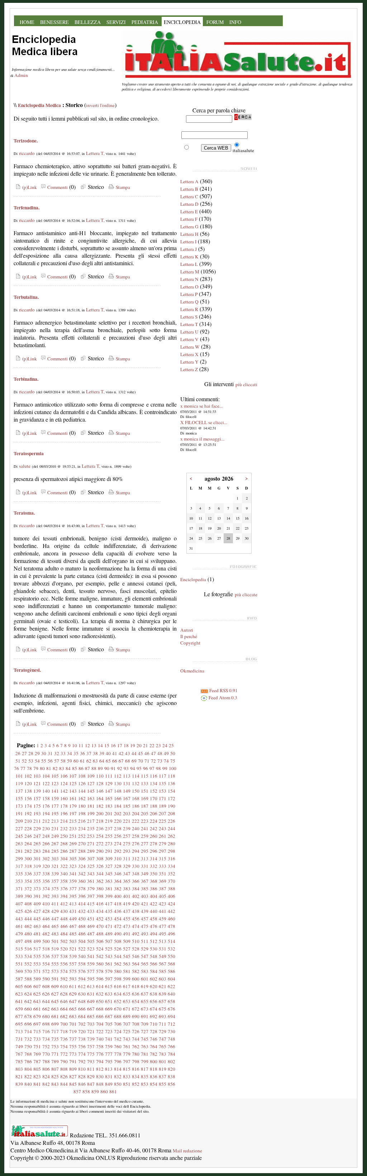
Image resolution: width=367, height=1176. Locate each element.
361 (91, 881)
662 (46, 1009)
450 (82, 918)
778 (117, 1054)
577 (91, 971)
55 (43, 761)
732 (28, 1039)
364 (117, 881)
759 (109, 1046)
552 (28, 964)
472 (117, 926)
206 (153, 813)
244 (171, 828)
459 (162, 918)
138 (28, 791)
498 (28, 941)
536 (46, 956)
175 (37, 806)
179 (73, 806)
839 (19, 1084)
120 (28, 783)
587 (19, 979)
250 (64, 836)
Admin (21, 75)
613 (91, 986)
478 (171, 926)
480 (28, 933)
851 (126, 1084)
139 (37, 791)
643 (37, 1001)
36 (82, 753)
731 (19, 1039)
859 (95, 1091)
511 (144, 941)
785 (19, 1061)
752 (46, 1046)
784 (171, 1054)
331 (144, 866)
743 (126, 1039)
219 (109, 821)
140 (46, 791)
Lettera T (95, 153)
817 (144, 1069)
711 (162, 1024)
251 (73, 836)
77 (22, 768)
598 (117, 979)
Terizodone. (26, 140)
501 (55, 941)
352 (171, 873)
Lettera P (188, 294)
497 (19, 941)
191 (19, 813)
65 (108, 761)
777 (109, 1054)
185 (126, 806)
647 (73, 1001)
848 (100, 1084)
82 (55, 768)
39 (101, 753)
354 (28, 881)
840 (28, 1084)
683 (73, 1016)
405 (162, 896)
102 (28, 776)
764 (153, 1046)
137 (19, 791)
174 (28, 806)
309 (109, 858)
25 (171, 745)
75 (172, 761)
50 (172, 753)
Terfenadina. (26, 207)
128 (100, 783)
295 (144, 851)
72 (153, 761)
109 (91, 776)
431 (73, 911)
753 (55, 1046)
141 (55, 791)
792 (82, 1061)
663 (55, 1009)
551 (19, 964)
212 (46, 821)
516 (28, 949)
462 (28, 926)
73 (159, 761)
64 (101, 761)
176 (46, 806)
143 (73, 791)
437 (126, 911)
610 (64, 986)
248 (46, 836)
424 (171, 903)
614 (100, 986)
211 (37, 821)
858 (86, 1091)
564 (135, 964)
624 (28, 994)
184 (117, 806)
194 (46, 813)
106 (64, 776)
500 (46, 941)
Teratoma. (24, 512)
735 (55, 1039)
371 (19, 888)
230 (46, 828)
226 (171, 821)
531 (162, 949)
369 (162, 881)
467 (73, 926)
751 (37, 1046)
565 (144, 964)
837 (162, 1076)
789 (55, 1061)
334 (171, 866)
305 (73, 858)
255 (109, 836)
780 (135, 1054)
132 (135, 783)
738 (82, 1039)
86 (81, 768)
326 (100, 866)
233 (73, 828)
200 (100, 813)
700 (64, 1024)
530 (153, 949)
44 (134, 753)
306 (82, 858)
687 (109, 1016)
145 (91, 791)
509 (126, 941)
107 (73, 776)
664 (64, 1009)
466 (64, 926)
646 (64, 1001)
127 (91, 783)
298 (171, 851)
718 (64, 1031)
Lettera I (188, 241)
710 (153, 1024)
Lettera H (189, 234)
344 (100, 873)
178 (64, 806)
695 (19, 1024)
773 (73, 1054)
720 (82, 1031)
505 (91, 941)
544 (117, 956)
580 (117, 971)
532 (171, 949)
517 (37, 949)
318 (28, 866)
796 (117, 1061)
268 (64, 843)
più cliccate (246, 594)
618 (135, 986)
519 (55, 949)
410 (46, 903)
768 (28, 1054)
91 (113, 768)
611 (73, 986)
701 (73, 1024)
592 (64, 979)
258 (135, 836)
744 (135, 1039)
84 (68, 768)
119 (19, 783)
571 (37, 971)
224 (153, 821)
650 (100, 1001)
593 (73, 979)
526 (117, 949)
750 (28, 1046)
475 (144, 926)
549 (162, 956)
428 (46, 911)
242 (153, 828)
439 (144, 911)
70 (140, 761)
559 (91, 964)
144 (82, 791)
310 (117, 858)
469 (91, 926)
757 (91, 1046)
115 (144, 776)
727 (144, 1031)
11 (81, 745)
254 (100, 836)
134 (153, 783)
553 (37, 964)
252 (82, 836)
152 (153, 791)
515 (19, 949)
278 (153, 843)
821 (19, 1076)
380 (100, 888)
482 (46, 933)
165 (109, 798)
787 (37, 1061)
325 (91, 866)
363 (109, 881)
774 (82, 1054)
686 (100, 1016)
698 (46, 1024)
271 (91, 843)
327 (109, 866)
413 (73, 903)
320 (46, 866)
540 (82, 956)
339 (55, 873)
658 (171, 1001)
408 (28, 903)
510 (135, 941)
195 (55, 813)
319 (37, 866)
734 (46, 1039)
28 (30, 753)
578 (100, 971)
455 (126, 918)
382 (117, 888)
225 (162, 821)
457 (144, 918)
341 (73, 873)
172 (171, 798)
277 (144, 843)
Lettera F (188, 219)
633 (109, 994)
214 (64, 821)
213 (55, 821)
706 (117, 1024)
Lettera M (189, 271)
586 (171, 971)
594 (82, 979)
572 (46, 971)
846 (82, 1084)
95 (139, 768)
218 (100, 821)
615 (109, 986)
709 (144, 1024)
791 (73, 1061)
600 (135, 979)
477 (162, 926)
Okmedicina (192, 670)
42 (121, 753)
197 (73, 813)
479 (19, 933)
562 (117, 964)
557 (73, 964)
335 (19, 873)
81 (48, 768)
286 (64, 851)
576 (82, 971)
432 (82, 911)
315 (162, 858)
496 (171, 933)
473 (126, 926)
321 (55, 866)
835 (144, 1076)
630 (82, 994)
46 (146, 753)
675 (162, 1009)
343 (91, 873)
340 (64, 873)
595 (91, 979)
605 (19, 986)
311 (126, 858)
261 (162, 836)
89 (100, 768)
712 (171, 1024)
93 (126, 768)
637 (144, 994)
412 (64, 903)
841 (37, 1084)
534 (28, 956)
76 (16, 768)
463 (37, 926)
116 (153, 776)
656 (153, 1001)
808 (64, 1069)
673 (144, 1009)
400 (117, 896)
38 (95, 753)
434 (100, 911)
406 (171, 896)
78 (29, 768)
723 (109, 1031)
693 (162, 1016)
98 (158, 768)
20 (139, 745)
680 (46, 1016)
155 (19, 798)
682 (64, 1016)
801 (162, 1061)
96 (145, 768)
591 (55, 979)
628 (64, 994)
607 (37, 986)
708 (135, 1024)
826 (64, 1076)
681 (55, 1016)
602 (153, 979)
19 (132, 745)
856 (171, 1084)
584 (153, 971)
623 (19, 994)
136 (171, 783)
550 (171, 956)
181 (91, 806)
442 (171, 911)
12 (87, 745)
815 (126, 1069)
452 (100, 918)
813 (109, 1069)
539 (73, 956)
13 (93, 745)
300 (28, 858)
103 (37, 776)
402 (135, 896)
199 (91, 813)
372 (28, 888)
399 (109, 896)
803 (19, 1069)
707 (126, 1024)
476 (153, 926)
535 (37, 956)
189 (162, 806)
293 (126, 851)
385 (144, 888)
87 (87, 768)
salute (24, 466)
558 (82, 964)
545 (126, 956)
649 (91, 1001)
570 (28, 971)
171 (162, 798)
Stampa (122, 187)
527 (126, 949)
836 (153, 1076)
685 (91, 1016)
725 (126, 1031)
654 (135, 1001)
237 (109, 828)
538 (64, 956)
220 (117, 821)
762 (135, 1046)
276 (135, 843)
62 (88, 761)
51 (17, 761)
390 (28, 896)
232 (64, 828)
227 (19, 828)
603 (162, 979)
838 (171, 1076)
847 (91, 1084)
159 (55, 798)
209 (19, 821)
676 (171, 1009)
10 (74, 745)
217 (91, 821)
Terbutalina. (26, 297)
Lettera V (189, 339)
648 (82, 1001)
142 (64, 791)
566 (153, 964)
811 (91, 1069)
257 (126, 836)
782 (153, 1054)
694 (171, 1016)
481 (37, 933)
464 (46, 926)
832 (117, 1076)
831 (109, 1076)
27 (24, 753)
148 (117, 791)
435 (109, 911)
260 (153, 836)
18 (126, 745)
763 (144, 1046)
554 (46, 964)
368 (153, 881)
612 (82, 986)
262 (171, 836)
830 (100, 1076)
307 (91, 858)
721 (91, 1031)
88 (93, 768)
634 (117, 994)
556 (64, 964)
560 (100, 964)
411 (55, 903)
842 (46, 1084)
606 (28, 986)
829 (91, 1076)
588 (28, 979)
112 (117, 776)
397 (91, 896)
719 (73, 1031)
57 (56, 761)
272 (100, 843)
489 (109, 933)
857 (77, 1091)
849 (109, 1084)
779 (126, 1054)
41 (114, 753)
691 (144, 1016)
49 (166, 753)
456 (135, 918)
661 (37, 1009)
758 (100, 1046)
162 (82, 798)
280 (171, 843)
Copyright (190, 643)
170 (153, 798)
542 (100, 956)
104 (46, 776)
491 (126, 933)
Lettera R (189, 309)
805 (37, 1069)
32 (56, 753)
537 (55, 956)
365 (126, 881)
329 (126, 866)
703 (91, 1024)
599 (126, 979)
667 (91, 1009)
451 (91, 918)
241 (144, 828)
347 (126, 873)
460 (171, 918)
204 (135, 813)
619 (144, 986)
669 (109, 1009)
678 (28, 1016)
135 (162, 783)
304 (64, 858)
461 (19, 926)
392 (46, 896)
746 (153, 1039)
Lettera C (189, 196)
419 (126, 903)
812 (100, 1069)
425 (19, 911)
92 (119, 768)
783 (162, 1054)
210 (28, 821)
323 (73, 866)
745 (144, 1039)
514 (171, 941)
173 (19, 806)
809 (73, 1069)
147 (109, 791)
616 (117, 986)
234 (82, 828)
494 (153, 933)
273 (109, 843)
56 (50, 761)
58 (63, 761)
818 (153, 1069)
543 (109, 956)
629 (73, 994)
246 (28, 836)
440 (153, 911)
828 (82, 1076)
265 (37, 843)
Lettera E (189, 211)
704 (100, 1024)
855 (162, 1084)
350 (153, 873)
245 (19, 836)
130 (117, 783)
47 (153, 753)
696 (28, 1024)
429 (55, 911)
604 (171, 979)
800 (153, 1061)
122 (46, 783)
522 (82, 949)
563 (126, 964)
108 (82, 776)
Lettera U (189, 332)
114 (135, 776)
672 (135, 1009)
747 (162, 1039)
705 (109, 1024)
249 (55, 836)
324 (82, 866)
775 (91, 1054)
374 (46, 888)
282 (28, 851)
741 (109, 1039)
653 (126, 1001)
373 (37, 888)
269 (73, 843)
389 (19, 896)
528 (135, 949)
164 (100, 798)
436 (117, 911)
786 (28, 1061)
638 (153, 994)
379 (91, 888)
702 (82, 1024)
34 (69, 753)
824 (46, 1076)
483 (55, 933)
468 (82, 926)
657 (162, 1001)
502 (64, 941)
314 (153, 858)
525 (109, 949)
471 (109, 926)
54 (37, 761)
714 (28, 1031)
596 (100, 979)
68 (127, 761)
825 (55, 1076)
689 (126, 1016)
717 (55, 1031)
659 (19, 1009)
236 (100, 828)
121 (37, 783)
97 (151, 768)
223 (144, 821)
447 (55, 918)
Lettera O (189, 286)
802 (171, 1061)
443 (19, 918)
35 (75, 753)
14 (100, 745)
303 (55, 858)
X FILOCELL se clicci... (203, 422)
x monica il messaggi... (202, 439)
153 (162, 791)
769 (37, 1054)
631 (91, 994)
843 (55, 1084)
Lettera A (189, 181)
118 (171, 776)
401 (126, 896)
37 (88, 753)
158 (46, 798)
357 (55, 881)
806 (46, 1069)
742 (117, 1039)
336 (28, 873)
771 (55, 1054)
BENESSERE (54, 22)
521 (73, 949)
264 (28, 843)
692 (153, 1016)
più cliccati (246, 384)
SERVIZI (116, 22)
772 (64, 1054)
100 (172, 768)
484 (64, 933)
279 (162, 843)
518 (46, 949)
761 (126, 1046)
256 (117, 836)
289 (91, 851)
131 (126, 783)
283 (37, 851)
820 (171, 1069)
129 (109, 783)
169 (144, 798)
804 (28, 1069)
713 (19, 1031)
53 (30, 761)
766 (171, 1046)
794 (100, 1061)
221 (126, 821)
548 (153, 956)
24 (164, 745)
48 (159, 753)
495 (162, 933)
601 (144, 979)
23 (158, 745)
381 (109, 888)
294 (135, 851)
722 (100, 1031)
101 (19, 776)
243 (162, 828)
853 (144, 1084)
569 (19, 971)
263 (19, 843)
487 (91, 933)
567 (162, 964)
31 (50, 753)
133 (144, 783)
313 (144, 858)
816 (135, 1069)
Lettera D (189, 204)
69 (134, 761)
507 (109, 941)
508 (117, 941)
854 (153, 1084)
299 (19, 858)
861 (113, 1091)
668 (100, 1009)
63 (95, 761)
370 (171, 881)
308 (100, 858)
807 (55, 1069)
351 (162, 873)
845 (73, 1084)
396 (82, 896)
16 (113, 745)
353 (19, 881)
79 (35, 768)
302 (46, 858)
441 (162, 911)
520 (64, 949)
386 (153, 888)
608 (46, 986)
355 (37, 881)
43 (127, 753)
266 (46, 843)
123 (55, 783)
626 (46, 994)
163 (91, 798)
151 (144, 791)
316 (171, 858)
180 (82, 806)
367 (144, 881)
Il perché (188, 636)
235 (91, 828)
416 (100, 903)
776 (100, 1054)
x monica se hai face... (201, 406)
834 (135, 1076)
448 (64, 918)
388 (171, 888)
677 (19, 1016)
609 (55, 986)
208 (171, 813)
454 (117, 918)
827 (73, 1076)
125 (73, 783)
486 (82, 933)
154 (171, 791)
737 (73, 1039)
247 (37, 836)
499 (37, 941)
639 (162, 994)
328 (117, 866)
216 (82, 821)
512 (153, 941)
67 (121, 761)
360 (82, 881)
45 (140, 753)
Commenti (57, 187)
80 (42, 768)
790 (64, 1061)
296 (153, 851)
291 (109, 851)
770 (46, 1054)
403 (144, 896)
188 (153, 806)
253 (91, 836)
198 (82, 813)
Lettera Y (189, 362)
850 (117, 1084)
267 (55, 843)
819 (162, 1069)
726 (135, 1031)
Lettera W (190, 347)
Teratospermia (29, 453)
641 (19, 1001)
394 (64, 896)
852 (135, 1084)
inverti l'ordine (100, 105)
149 (126, 791)
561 (109, 964)
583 (144, 971)
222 (135, 821)
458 (153, 918)
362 (100, 881)
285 (55, 851)
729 (162, 1031)
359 (73, 881)
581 (126, 971)
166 (117, 798)
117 (162, 776)
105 (55, 776)
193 (37, 813)
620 (153, 986)
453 (109, 918)
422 (153, 903)
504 (82, 941)
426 (28, 911)
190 (171, 806)
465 (55, 926)
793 (91, 1061)
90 (106, 768)
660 (28, 1009)
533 (19, 956)
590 (46, 979)
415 (91, 903)
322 (64, 866)
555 (55, 964)
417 (109, 903)
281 (19, 851)
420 (135, 903)
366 (135, 881)
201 (109, 813)
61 (82, 761)
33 (63, 753)
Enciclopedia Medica (39, 105)
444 (28, 918)
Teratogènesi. (27, 670)
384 (135, 888)
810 (82, 1069)
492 (135, 933)
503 (73, 941)
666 (82, 1009)
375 (55, 888)
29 (37, 753)
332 (153, 866)
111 (109, 776)
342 (82, 873)
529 (144, 949)
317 (19, 866)
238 (117, 828)
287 (73, 851)
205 (144, 813)
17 (119, 745)
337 (37, 873)
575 (73, 971)
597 (109, 979)
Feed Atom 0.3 (222, 697)
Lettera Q (189, 301)
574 (64, 971)
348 (135, 873)
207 (162, 813)
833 (126, 1076)
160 (64, 798)
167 (126, 798)
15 (106, 745)
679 (37, 1016)
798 (135, 1061)
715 (37, 1031)
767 (19, 1054)
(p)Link (29, 187)
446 (46, 918)
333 (162, 866)
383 (126, 888)
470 (100, 926)
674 (153, 1009)
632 (100, 994)
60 (75, 761)
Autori (186, 630)
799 (144, 1061)
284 (46, 851)
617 (126, 986)
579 (109, 971)
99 (164, 768)
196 (64, 813)
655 (144, 1001)
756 (82, 1046)
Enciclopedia (193, 579)
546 (135, 956)
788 (46, 1061)
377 (73, 888)
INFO (235, 22)
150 (135, 791)
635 (126, 994)
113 (126, 776)
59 (69, 761)
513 (162, 941)
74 (166, 761)
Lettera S (188, 317)
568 (171, 964)
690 (135, 1016)
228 (28, 828)
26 (17, 753)
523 (91, 949)
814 (117, 1069)
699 (55, 1024)
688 (117, 1016)
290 (100, 851)
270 (82, 843)
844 (64, 1084)
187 (144, 806)
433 (91, 911)
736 (64, 1039)
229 (37, 828)
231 (55, 828)
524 (100, 949)
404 (153, 896)
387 (162, 888)
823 (37, 1076)
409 (37, 903)
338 (46, 873)
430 (64, 911)
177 (55, 806)
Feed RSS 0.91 (223, 690)
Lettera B (189, 189)
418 (117, 903)
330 (135, 866)
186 (135, 806)
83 (61, 768)
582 (135, 971)
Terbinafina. (26, 379)
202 (117, 813)
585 (162, 971)
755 (73, 1046)
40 (108, 753)
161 (73, 798)
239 (126, 828)
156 (28, 798)
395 (73, 896)
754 (64, 1046)
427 (37, 911)
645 (55, 1001)
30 (43, 753)
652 (117, 1001)
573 (55, 971)
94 (132, 768)
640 (171, 994)
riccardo (27, 153)
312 (135, 858)
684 (82, 1016)
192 (28, 813)
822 (28, 1076)
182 (100, 806)
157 (37, 798)
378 (82, 888)
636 (135, 994)
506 (100, 941)
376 (64, 888)
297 (162, 851)
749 (19, 1046)
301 (37, 858)
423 (162, 903)
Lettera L (189, 264)
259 (144, 836)
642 (28, 1001)
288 (82, 851)
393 (55, 896)
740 (100, 1039)
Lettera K (189, 256)
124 (64, 783)
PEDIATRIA (145, 22)
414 (82, 903)
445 (37, 918)
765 (162, 1046)
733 (37, 1039)
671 (126, 1009)
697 (37, 1024)
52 (24, 761)
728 (153, 1031)
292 (117, 851)
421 (144, 903)
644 (46, 1001)
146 (100, 791)
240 (135, 828)
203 (126, 813)
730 (171, 1031)
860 (104, 1091)
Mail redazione (187, 1150)
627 (55, 994)
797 (126, 1061)
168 (135, 798)
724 (117, 1031)
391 (37, 896)
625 (37, 994)
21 (145, 745)
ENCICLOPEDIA (182, 22)
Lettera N (189, 279)
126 (82, 783)
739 (91, 1039)
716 (46, 1031)
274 (117, 843)
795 (109, 1061)
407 (19, 903)
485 (73, 933)
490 (117, 933)
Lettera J (188, 249)
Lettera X (189, 354)
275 (126, 843)
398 (100, 896)
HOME (27, 22)
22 (151, 745)
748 (171, 1039)
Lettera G (189, 226)
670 (117, 1009)
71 (146, 761)
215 (73, 821)
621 (162, 986)
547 (144, 956)
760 (117, 1046)
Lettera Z (189, 369)
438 (135, 911)
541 (91, 956)
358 (64, 881)
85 (74, 768)
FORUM (215, 22)
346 (117, 873)
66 (114, 761)
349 (144, 873)
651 (109, 1001)
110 (100, 776)
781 (144, 1054)
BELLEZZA (88, 22)
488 (100, 933)
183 (109, 806)
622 (171, 986)
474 (135, 926)
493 (144, 933)
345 (109, 873)
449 (73, 918)
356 (46, 881)
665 (73, 1009)
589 (37, 979)
